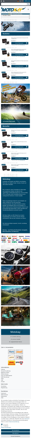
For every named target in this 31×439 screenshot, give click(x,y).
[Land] (18, 1)
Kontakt (3, 381)
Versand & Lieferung (5, 370)
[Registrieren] (4, 1)
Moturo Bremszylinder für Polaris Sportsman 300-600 (19, 61)
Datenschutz (4, 396)
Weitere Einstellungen (6, 427)
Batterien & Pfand (5, 372)
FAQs (2, 378)
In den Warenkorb (19, 43)
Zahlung (3, 369)
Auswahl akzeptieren (15, 436)
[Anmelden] (2, 1)
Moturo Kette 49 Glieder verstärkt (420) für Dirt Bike (19, 131)
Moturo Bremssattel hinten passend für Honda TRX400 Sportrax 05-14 (18, 73)
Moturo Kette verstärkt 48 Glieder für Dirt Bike (19, 142)
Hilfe (2, 380)
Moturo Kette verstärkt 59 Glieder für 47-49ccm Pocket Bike (19, 153)
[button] (3, 26)
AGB (2, 397)
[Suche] (28, 4)
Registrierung (4, 387)
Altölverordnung (4, 374)
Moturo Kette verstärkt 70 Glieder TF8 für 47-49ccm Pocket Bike (19, 165)
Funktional (5, 425)
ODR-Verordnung (5, 377)
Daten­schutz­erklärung (14, 421)
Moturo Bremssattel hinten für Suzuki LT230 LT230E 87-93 (19, 38)
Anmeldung (3, 386)
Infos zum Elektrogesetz (6, 375)
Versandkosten (22, 56)
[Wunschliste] (23, 1)
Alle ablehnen (15, 433)
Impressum (3, 393)
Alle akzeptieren (15, 430)
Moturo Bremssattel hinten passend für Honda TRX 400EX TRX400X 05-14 (18, 50)
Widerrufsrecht (4, 394)
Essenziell (5, 424)
